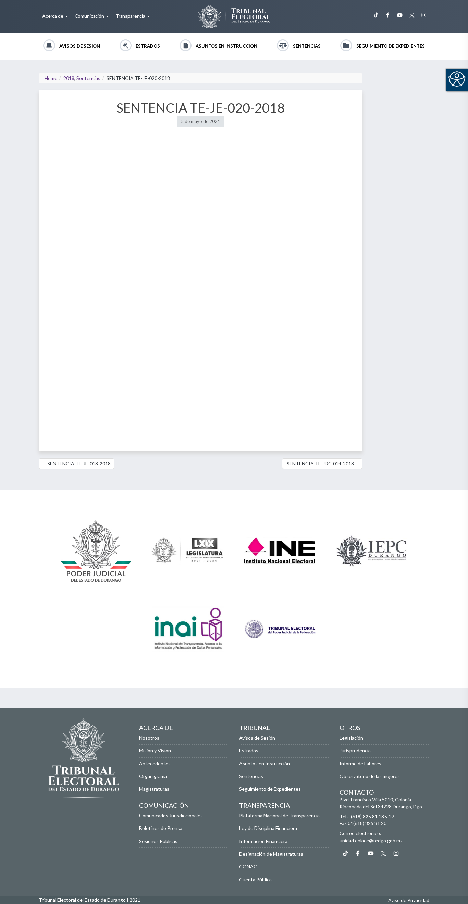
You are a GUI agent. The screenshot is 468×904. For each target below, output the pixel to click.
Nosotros (149, 738)
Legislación (351, 738)
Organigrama (153, 776)
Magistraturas (154, 789)
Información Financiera (263, 841)
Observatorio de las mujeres (370, 776)
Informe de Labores (360, 763)
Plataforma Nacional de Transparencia (279, 815)
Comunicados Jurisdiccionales (171, 815)
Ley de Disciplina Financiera (268, 828)
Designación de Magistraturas (271, 854)
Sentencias (307, 46)
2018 (68, 78)
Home (51, 78)
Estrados (148, 46)
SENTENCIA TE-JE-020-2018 (200, 108)
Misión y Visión (155, 750)
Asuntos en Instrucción (226, 46)
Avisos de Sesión (79, 46)
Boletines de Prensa (160, 828)
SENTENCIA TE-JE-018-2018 (78, 463)
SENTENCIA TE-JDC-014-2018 (320, 463)
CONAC (248, 866)
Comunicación (90, 16)
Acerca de (53, 16)
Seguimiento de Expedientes (390, 46)
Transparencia (130, 16)
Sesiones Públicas (158, 841)
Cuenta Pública (255, 879)
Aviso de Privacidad (408, 900)
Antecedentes (155, 763)
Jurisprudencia (355, 750)
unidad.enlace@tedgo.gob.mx (371, 840)
